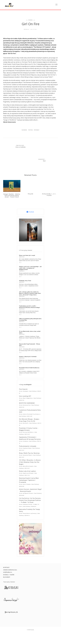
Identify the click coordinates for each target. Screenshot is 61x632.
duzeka (30, 20)
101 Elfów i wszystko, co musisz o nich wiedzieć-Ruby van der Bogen (30, 462)
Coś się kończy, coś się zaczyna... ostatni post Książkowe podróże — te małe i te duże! (30, 500)
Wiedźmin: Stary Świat (25, 280)
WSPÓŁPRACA (7, 572)
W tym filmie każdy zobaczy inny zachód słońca (29, 332)
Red (44, 161)
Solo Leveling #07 (25, 396)
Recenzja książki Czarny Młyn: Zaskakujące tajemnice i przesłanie (29, 480)
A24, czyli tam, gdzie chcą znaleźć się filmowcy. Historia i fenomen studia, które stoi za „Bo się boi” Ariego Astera (30, 293)
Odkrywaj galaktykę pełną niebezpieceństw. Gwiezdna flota (30, 319)
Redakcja (26, 29)
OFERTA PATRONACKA (10, 570)
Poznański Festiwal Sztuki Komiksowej (29, 367)
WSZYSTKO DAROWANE (27, 403)
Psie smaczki (23, 389)
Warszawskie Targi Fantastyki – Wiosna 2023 (29, 344)
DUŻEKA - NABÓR (8, 574)
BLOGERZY (6, 577)
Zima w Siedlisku (20, 147)
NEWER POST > (42, 159)
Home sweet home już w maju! (27, 255)
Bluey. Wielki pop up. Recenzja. (29, 453)
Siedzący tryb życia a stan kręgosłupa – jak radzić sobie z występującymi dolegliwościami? (30, 268)
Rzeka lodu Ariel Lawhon (27, 471)
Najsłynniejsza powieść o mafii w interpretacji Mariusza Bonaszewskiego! (29, 306)
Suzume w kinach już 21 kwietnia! (28, 356)
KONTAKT (6, 567)
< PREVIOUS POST (19, 145)
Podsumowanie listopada (27, 446)
